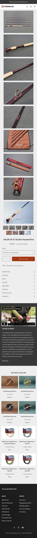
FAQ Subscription (24, 506)
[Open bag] (31, 6)
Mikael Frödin (6, 509)
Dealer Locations (7, 521)
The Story (4, 506)
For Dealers (22, 512)
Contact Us (22, 500)
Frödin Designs (6, 515)
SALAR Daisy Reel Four (9, 391)
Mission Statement (7, 503)
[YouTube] (22, 527)
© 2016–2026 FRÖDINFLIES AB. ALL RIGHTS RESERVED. (18, 533)
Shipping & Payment (25, 503)
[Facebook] (14, 527)
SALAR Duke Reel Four (27, 391)
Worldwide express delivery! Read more (18, 2)
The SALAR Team (7, 518)
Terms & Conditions (25, 509)
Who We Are (5, 500)
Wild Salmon (5, 512)
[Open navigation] (34, 6)
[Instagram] (18, 527)
